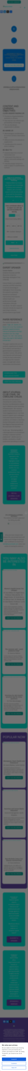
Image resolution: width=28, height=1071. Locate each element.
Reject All (14, 1067)
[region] (14, 1057)
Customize (14, 1063)
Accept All (14, 1059)
